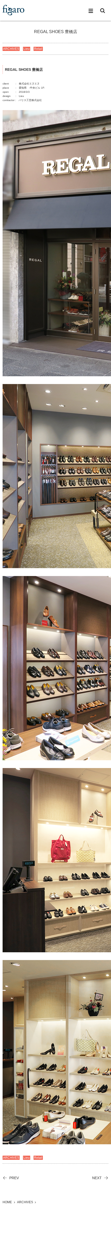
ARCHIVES (11, 49)
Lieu (26, 49)
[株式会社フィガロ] (13, 10)
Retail (38, 49)
